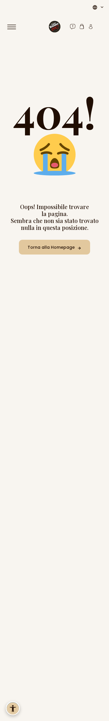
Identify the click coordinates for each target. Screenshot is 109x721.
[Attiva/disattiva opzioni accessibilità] (13, 708)
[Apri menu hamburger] (14, 27)
